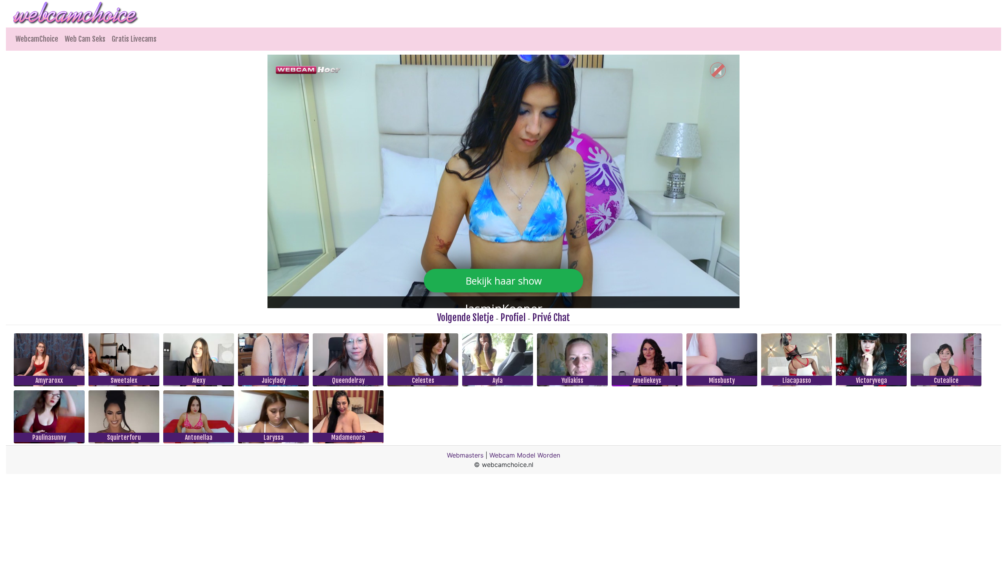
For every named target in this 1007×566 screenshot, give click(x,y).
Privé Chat (551, 317)
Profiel (513, 317)
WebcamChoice (36, 39)
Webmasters (465, 455)
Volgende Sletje (465, 317)
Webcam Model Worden (524, 455)
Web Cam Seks (85, 39)
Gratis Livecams (134, 39)
